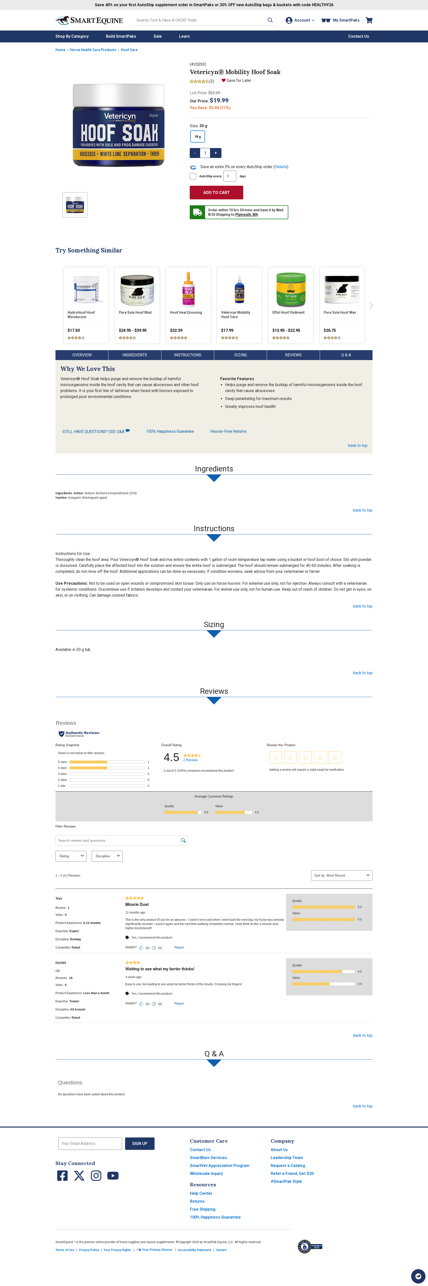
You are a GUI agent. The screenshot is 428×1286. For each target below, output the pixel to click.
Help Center (201, 1193)
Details (281, 166)
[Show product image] (118, 124)
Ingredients (134, 355)
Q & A (346, 355)
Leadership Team (287, 1157)
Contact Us (200, 1149)
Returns (197, 1201)
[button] (270, 20)
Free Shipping (202, 1209)
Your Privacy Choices (156, 1250)
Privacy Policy (89, 1250)
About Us (279, 1149)
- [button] (195, 153)
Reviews (293, 355)
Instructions (187, 355)
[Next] (370, 305)
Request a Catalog (288, 1165)
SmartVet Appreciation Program (219, 1165)
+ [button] (215, 153)
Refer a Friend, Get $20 (292, 1173)
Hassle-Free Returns (228, 431)
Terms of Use (64, 1250)
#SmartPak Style (286, 1181)
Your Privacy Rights (117, 1250)
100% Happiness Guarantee (170, 431)
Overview (82, 355)
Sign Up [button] (139, 1143)
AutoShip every (222, 176)
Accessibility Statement (194, 1250)
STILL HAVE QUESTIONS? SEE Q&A (93, 431)
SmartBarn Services (208, 1157)
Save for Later (239, 80)
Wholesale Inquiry (206, 1173)
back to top (358, 445)
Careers (221, 1250)
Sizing (240, 355)
